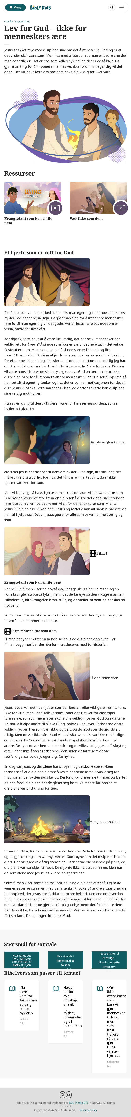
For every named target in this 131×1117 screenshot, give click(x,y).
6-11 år (8, 21)
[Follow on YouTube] (69, 1094)
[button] (111, 7)
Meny (17, 7)
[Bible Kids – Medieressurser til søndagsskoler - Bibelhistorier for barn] (42, 7)
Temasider (22, 21)
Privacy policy (88, 1110)
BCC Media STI (78, 1103)
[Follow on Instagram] (62, 1094)
